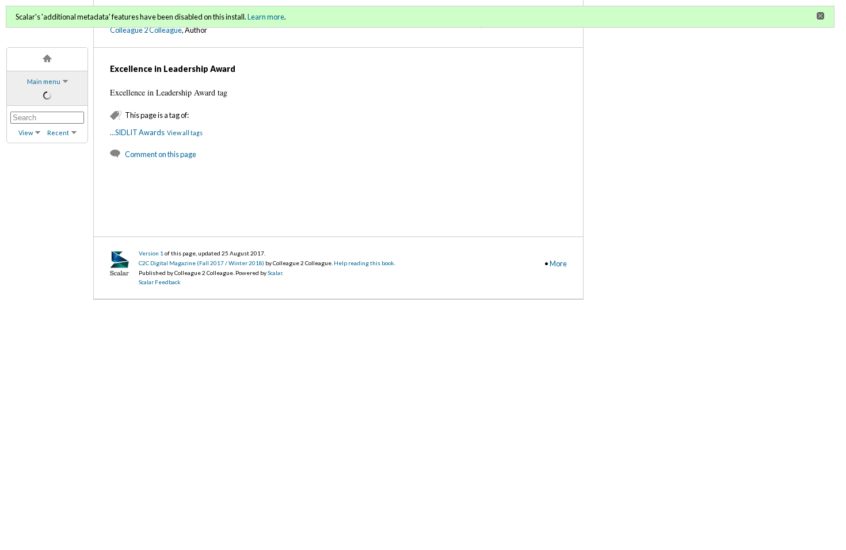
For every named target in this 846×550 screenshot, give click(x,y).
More (558, 263)
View (25, 132)
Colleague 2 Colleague (146, 30)
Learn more (265, 16)
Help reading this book (364, 262)
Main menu (43, 81)
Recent (58, 132)
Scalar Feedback (160, 281)
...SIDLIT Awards (137, 132)
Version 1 (151, 253)
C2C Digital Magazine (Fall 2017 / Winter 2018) (201, 262)
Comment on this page (160, 154)
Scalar (275, 272)
